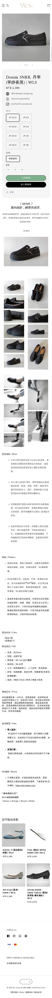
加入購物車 (26, 184)
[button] (3, 5)
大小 (8, 111)
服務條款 (29, 992)
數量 (8, 165)
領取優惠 (14, 992)
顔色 (8, 153)
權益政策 (38, 992)
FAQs (21, 992)
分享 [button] (12, 192)
